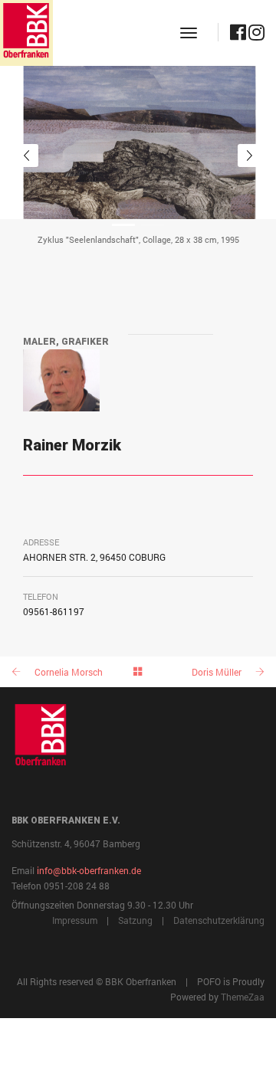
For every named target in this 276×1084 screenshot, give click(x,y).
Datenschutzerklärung (218, 920)
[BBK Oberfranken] (26, 33)
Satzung (135, 920)
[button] (123, 225)
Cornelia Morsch (68, 672)
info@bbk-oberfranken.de (89, 870)
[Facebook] (238, 35)
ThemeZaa (242, 997)
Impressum (74, 920)
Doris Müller (217, 672)
